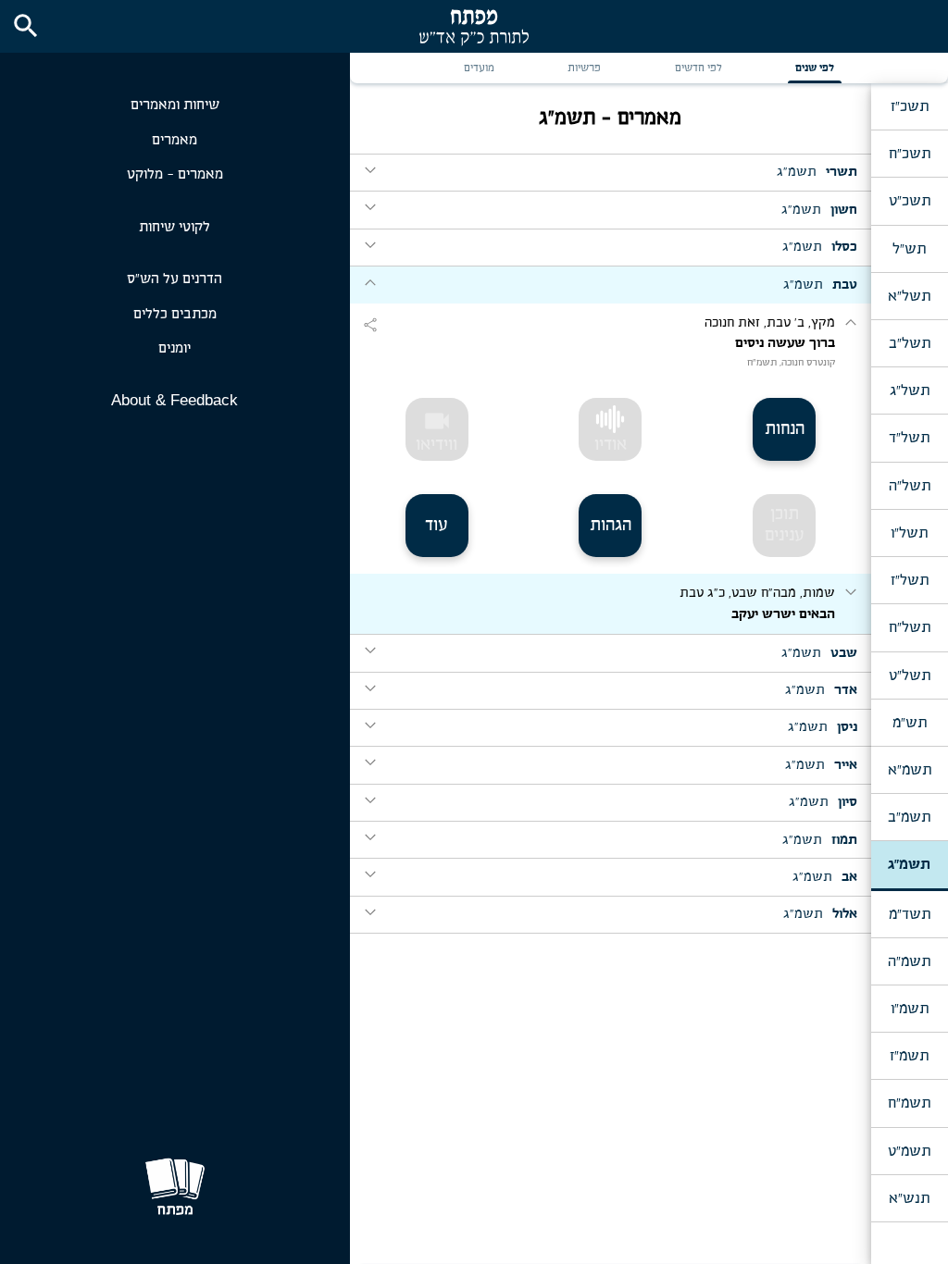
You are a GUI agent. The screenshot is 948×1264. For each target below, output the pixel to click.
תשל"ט (909, 675)
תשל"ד (909, 437)
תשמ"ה (909, 961)
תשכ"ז (910, 106)
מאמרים (174, 140)
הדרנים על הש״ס (174, 279)
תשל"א (909, 296)
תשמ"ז (909, 1056)
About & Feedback (174, 400)
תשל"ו (909, 533)
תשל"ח (909, 627)
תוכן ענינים (785, 525)
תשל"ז (910, 580)
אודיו (610, 445)
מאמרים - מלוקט (175, 174)
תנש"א (909, 1198)
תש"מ (909, 722)
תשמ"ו (910, 1008)
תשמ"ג (909, 864)
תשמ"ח (909, 1103)
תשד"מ (909, 914)
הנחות (785, 429)
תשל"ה (909, 486)
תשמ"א (909, 770)
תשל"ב (909, 343)
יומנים (174, 348)
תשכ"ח (909, 153)
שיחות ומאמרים (175, 105)
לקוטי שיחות (174, 227)
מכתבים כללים (175, 314)
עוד (436, 525)
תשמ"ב (909, 817)
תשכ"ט (909, 201)
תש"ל (909, 249)
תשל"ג (909, 390)
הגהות (610, 525)
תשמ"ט (909, 1151)
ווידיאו (436, 430)
